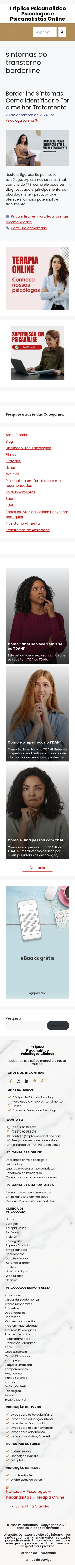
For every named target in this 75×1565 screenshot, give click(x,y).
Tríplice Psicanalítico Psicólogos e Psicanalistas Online (37, 13)
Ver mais (37, 943)
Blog (9, 516)
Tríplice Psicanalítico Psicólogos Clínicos (37, 1125)
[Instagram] (19, 1156)
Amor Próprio (16, 510)
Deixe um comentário (29, 228)
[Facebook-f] (11, 1156)
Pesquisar (14, 1093)
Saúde (11, 574)
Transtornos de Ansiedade (28, 605)
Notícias (12, 549)
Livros (10, 543)
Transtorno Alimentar (23, 598)
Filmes (11, 530)
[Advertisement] (37, 434)
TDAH (10, 580)
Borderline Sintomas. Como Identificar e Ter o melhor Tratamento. (37, 100)
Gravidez (13, 536)
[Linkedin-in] (26, 1156)
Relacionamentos (20, 567)
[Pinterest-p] (34, 1156)
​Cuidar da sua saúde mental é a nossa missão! (37, 1137)
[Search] (62, 32)
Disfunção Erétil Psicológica (28, 523)
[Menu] (42, 1156)
